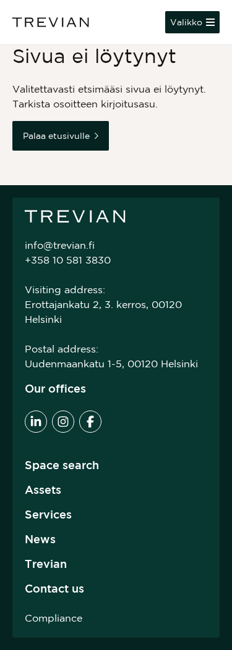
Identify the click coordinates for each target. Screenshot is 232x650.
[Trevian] (50, 22)
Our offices (55, 388)
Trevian (46, 563)
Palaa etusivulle (56, 136)
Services (48, 514)
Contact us (54, 588)
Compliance (53, 617)
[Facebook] (90, 421)
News (40, 539)
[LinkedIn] (36, 421)
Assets (43, 489)
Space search (62, 465)
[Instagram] (63, 421)
